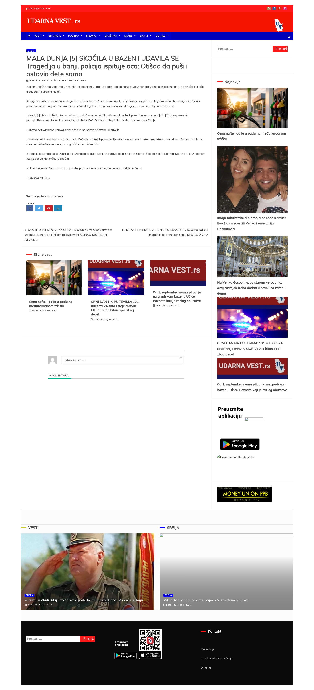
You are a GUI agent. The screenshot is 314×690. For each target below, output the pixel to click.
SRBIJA (31, 50)
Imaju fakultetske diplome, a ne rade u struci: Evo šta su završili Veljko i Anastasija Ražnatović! (251, 223)
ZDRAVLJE (55, 35)
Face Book (274, 8)
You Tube (279, 8)
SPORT (144, 35)
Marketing (207, 649)
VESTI (37, 35)
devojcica (45, 196)
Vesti (60, 196)
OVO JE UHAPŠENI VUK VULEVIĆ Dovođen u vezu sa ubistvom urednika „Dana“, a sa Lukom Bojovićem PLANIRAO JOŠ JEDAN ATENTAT (68, 234)
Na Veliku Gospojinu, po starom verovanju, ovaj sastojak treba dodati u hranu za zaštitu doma (251, 288)
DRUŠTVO (111, 35)
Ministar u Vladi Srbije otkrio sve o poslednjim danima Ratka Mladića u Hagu (84, 600)
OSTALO (161, 35)
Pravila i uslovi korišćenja (216, 658)
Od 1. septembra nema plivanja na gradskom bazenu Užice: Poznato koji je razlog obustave (177, 296)
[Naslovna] (29, 36)
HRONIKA (91, 35)
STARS (128, 35)
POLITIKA (73, 35)
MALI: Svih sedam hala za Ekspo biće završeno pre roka (206, 600)
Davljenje (34, 196)
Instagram (285, 8)
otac (54, 196)
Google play (269, 8)
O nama (206, 667)
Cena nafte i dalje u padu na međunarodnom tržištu (51, 304)
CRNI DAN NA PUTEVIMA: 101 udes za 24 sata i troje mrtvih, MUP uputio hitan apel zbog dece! (115, 308)
